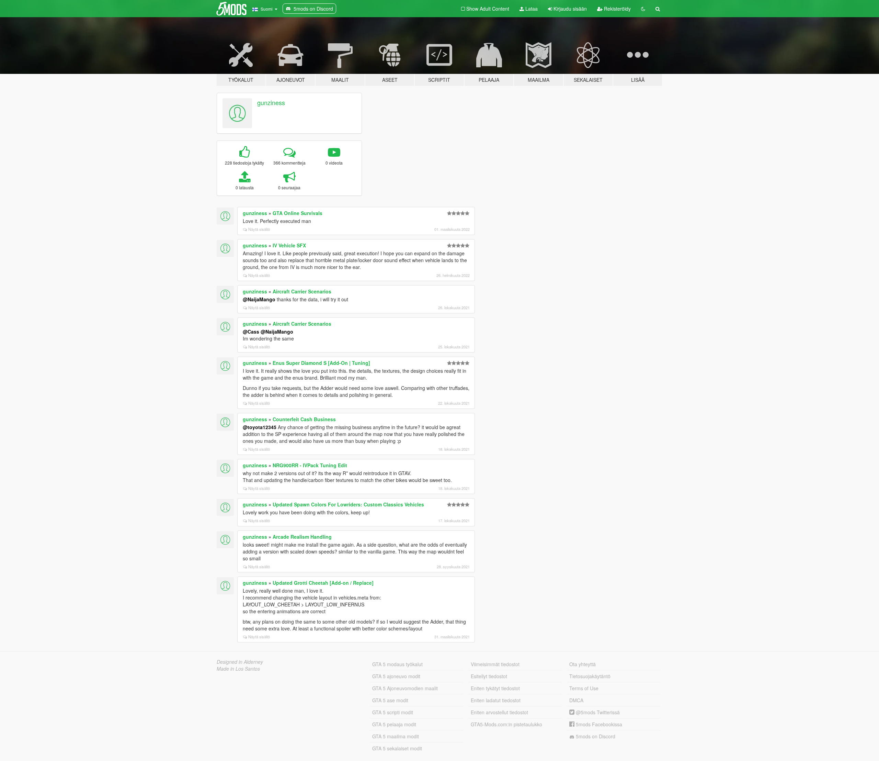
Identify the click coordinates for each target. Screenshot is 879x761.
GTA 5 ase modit (390, 700)
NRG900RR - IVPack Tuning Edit (310, 465)
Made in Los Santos (238, 668)
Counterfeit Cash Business (304, 419)
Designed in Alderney (240, 661)
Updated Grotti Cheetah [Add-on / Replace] (323, 582)
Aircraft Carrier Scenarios (302, 291)
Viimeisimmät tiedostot (495, 664)
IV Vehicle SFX (289, 245)
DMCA (576, 700)
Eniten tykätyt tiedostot (495, 688)
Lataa (531, 8)
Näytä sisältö (259, 229)
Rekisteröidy (617, 8)
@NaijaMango (259, 299)
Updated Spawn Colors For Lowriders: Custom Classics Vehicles (348, 504)
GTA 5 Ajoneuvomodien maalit (405, 688)
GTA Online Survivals (297, 213)
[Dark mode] (643, 8)
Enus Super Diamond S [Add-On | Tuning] (321, 362)
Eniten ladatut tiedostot (496, 700)
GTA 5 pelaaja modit (394, 724)
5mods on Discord (594, 736)
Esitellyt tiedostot (489, 676)
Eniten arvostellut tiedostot (499, 712)
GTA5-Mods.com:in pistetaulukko (506, 724)
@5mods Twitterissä (597, 712)
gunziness (271, 102)
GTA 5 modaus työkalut (397, 664)
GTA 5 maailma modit (395, 736)
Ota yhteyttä (582, 664)
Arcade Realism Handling (302, 536)
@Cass (251, 331)
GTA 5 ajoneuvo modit (396, 676)
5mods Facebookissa (598, 724)
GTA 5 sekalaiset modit (397, 748)
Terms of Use (583, 688)
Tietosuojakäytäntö (589, 676)
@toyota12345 (259, 427)
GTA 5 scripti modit (392, 712)
